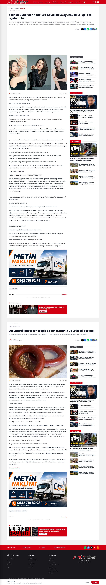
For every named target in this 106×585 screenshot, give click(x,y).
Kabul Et (95, 582)
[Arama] (96, 2)
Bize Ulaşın (12, 547)
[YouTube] (94, 547)
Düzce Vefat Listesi (32, 561)
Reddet (87, 582)
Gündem (55, 2)
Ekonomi (63, 2)
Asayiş (48, 2)
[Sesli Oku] (60, 94)
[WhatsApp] (85, 547)
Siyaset (77, 2)
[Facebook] (88, 547)
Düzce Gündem (38, 2)
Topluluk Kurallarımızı (54, 565)
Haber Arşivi (31, 567)
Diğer (84, 2)
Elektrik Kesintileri (32, 565)
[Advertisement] (53, 43)
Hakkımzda (51, 559)
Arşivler (43, 547)
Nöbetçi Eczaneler (32, 559)
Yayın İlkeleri (52, 563)
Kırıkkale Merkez (14, 468)
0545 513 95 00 (40, 578)
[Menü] (98, 2)
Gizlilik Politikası (60, 547)
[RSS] (98, 547)
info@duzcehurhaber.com (26, 578)
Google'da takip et (15, 94)
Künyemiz (28, 547)
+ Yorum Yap (64, 294)
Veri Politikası (52, 567)
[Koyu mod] (93, 2)
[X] (91, 547)
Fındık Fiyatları (31, 563)
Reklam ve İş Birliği (53, 571)
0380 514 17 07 (12, 578)
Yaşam (70, 2)
